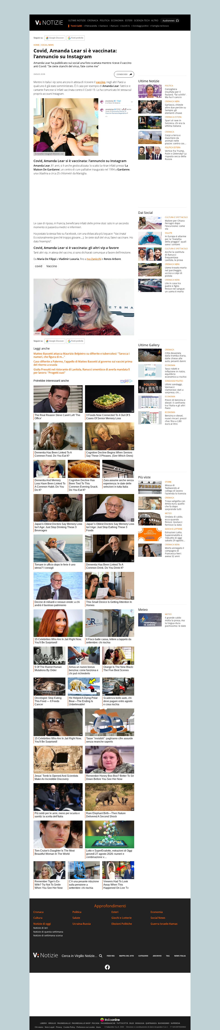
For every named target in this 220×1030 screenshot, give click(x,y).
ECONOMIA (117, 20)
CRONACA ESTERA (173, 117)
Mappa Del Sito (126, 956)
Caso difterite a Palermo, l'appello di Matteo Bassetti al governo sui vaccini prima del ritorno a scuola (82, 363)
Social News (158, 917)
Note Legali (49, 1027)
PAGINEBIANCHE (108, 1023)
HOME (36, 45)
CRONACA (92, 20)
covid (38, 266)
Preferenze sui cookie (86, 1027)
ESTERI (128, 20)
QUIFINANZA (151, 1023)
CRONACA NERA (172, 101)
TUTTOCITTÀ (122, 1023)
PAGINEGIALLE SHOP (81, 1023)
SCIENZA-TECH (142, 20)
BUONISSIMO (163, 1023)
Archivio (157, 956)
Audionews (169, 20)
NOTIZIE (52, 22)
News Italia (180, 956)
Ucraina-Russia (81, 923)
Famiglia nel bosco (160, 26)
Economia (157, 912)
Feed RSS (111, 956)
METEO (168, 513)
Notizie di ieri (40, 927)
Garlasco (104, 26)
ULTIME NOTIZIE (77, 20)
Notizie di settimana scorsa (48, 935)
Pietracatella (91, 26)
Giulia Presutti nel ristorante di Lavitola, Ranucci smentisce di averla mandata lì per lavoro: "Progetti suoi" (81, 371)
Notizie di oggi (42, 923)
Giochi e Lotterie (121, 917)
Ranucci (114, 26)
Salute (76, 917)
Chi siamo (39, 1027)
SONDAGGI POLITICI (174, 381)
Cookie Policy (69, 1027)
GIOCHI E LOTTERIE (173, 529)
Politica (76, 912)
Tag (168, 956)
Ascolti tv (125, 26)
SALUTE (168, 233)
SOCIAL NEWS (47, 45)
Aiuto (98, 1027)
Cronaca (38, 912)
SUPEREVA (175, 1023)
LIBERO (43, 1023)
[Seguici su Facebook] (107, 968)
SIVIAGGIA (139, 1023)
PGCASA (95, 1023)
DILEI (131, 1023)
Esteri (114, 912)
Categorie (143, 956)
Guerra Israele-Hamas (164, 923)
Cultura (37, 917)
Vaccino (51, 266)
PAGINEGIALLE (64, 1023)
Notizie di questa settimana (48, 931)
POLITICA (105, 20)
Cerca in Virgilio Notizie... (79, 956)
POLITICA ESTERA (173, 147)
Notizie (49, 955)
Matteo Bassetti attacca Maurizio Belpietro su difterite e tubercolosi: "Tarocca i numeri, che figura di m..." (81, 355)
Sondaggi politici (140, 26)
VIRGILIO (52, 1023)
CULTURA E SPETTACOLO (176, 217)
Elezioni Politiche (121, 923)
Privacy (59, 1027)
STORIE (168, 482)
